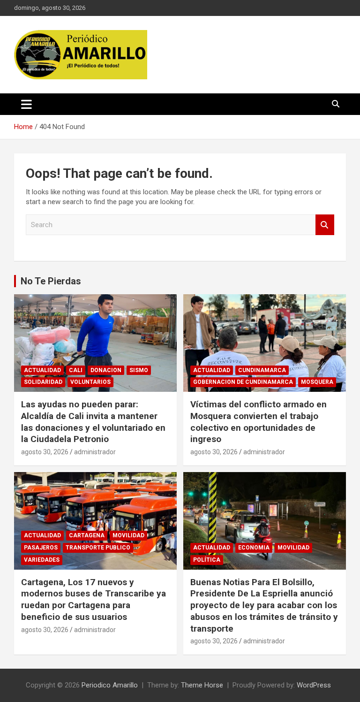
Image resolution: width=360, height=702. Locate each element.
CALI (75, 370)
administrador (95, 452)
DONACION (105, 370)
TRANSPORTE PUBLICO (98, 547)
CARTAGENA (87, 535)
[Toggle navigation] (26, 104)
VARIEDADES (42, 560)
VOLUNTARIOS (90, 382)
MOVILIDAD (128, 535)
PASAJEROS (41, 547)
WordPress (314, 685)
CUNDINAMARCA (262, 370)
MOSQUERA (317, 382)
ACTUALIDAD (42, 370)
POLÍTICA (206, 560)
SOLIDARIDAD (43, 382)
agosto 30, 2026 (44, 452)
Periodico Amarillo (110, 685)
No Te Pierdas (51, 281)
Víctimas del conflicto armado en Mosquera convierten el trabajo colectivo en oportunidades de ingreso (258, 421)
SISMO (138, 370)
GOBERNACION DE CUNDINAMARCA (243, 382)
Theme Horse (202, 685)
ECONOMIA (254, 547)
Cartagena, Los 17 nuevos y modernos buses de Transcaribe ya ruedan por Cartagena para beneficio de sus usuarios (93, 599)
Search (324, 225)
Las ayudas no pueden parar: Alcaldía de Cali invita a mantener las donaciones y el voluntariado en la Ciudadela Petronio (93, 421)
